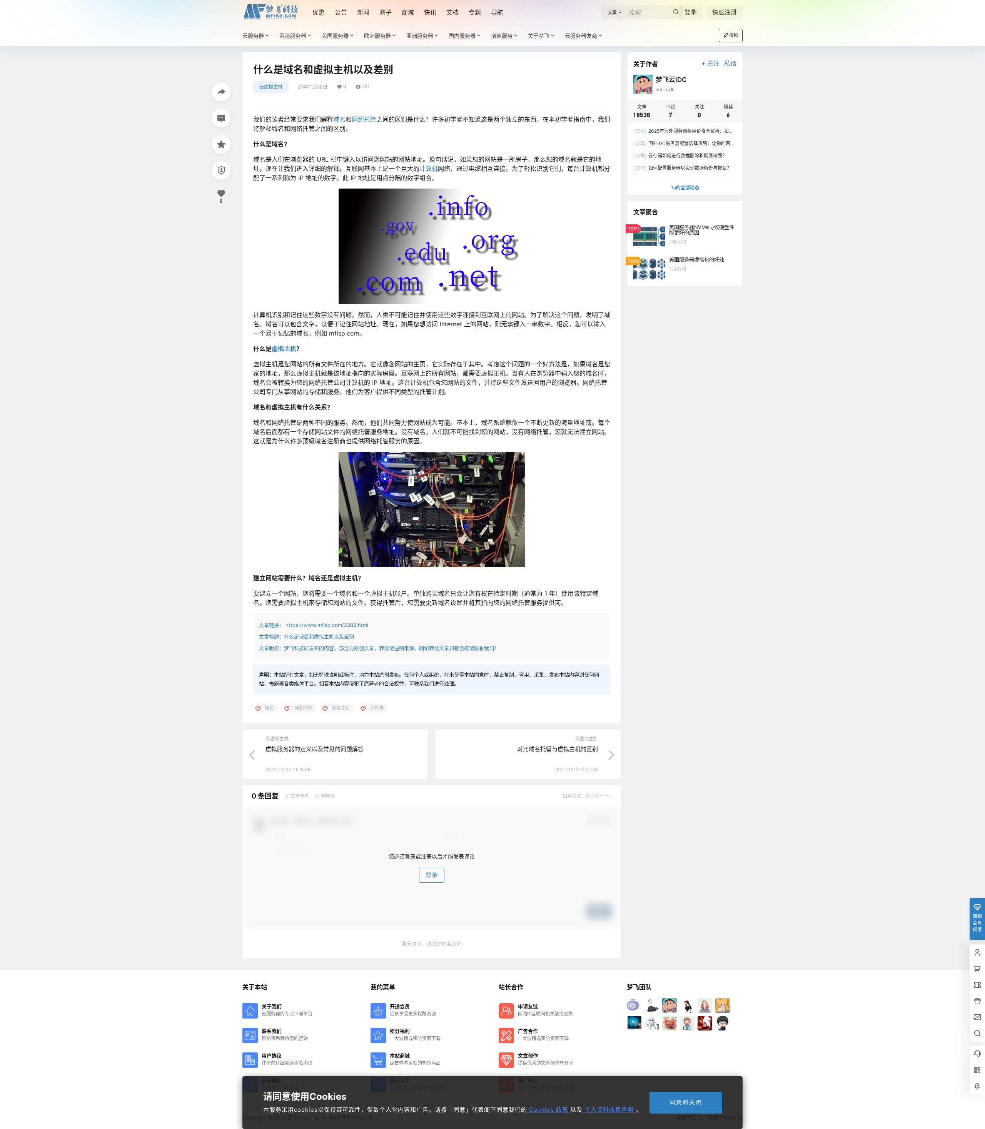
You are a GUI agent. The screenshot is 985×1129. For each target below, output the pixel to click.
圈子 (385, 12)
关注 (713, 63)
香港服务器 (292, 35)
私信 (730, 63)
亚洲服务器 (419, 35)
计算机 (428, 168)
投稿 (733, 35)
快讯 (430, 12)
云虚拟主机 (270, 87)
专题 (475, 12)
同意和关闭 (685, 1102)
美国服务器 (335, 35)
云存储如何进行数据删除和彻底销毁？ (680, 156)
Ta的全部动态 (685, 187)
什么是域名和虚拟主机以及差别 (319, 636)
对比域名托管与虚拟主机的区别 (557, 749)
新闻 (363, 12)
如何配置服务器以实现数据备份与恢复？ (682, 168)
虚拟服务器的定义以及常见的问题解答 (314, 749)
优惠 (318, 12)
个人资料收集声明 (609, 1109)
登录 (690, 12)
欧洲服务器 (377, 35)
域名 (339, 119)
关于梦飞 (538, 35)
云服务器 (253, 35)
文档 (452, 12)
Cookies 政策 (548, 1109)
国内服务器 (462, 35)
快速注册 (724, 12)
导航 (497, 12)
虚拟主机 (284, 348)
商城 (408, 12)
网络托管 (364, 119)
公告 (341, 12)
